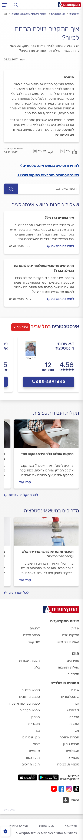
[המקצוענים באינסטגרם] (69, 789)
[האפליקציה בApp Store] (27, 777)
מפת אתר (71, 826)
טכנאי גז (73, 758)
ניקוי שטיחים (31, 737)
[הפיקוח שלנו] (5, 831)
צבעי (36, 744)
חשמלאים (72, 751)
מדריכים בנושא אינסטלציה (51, 511)
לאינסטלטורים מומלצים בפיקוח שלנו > (48, 175)
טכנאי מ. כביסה (68, 764)
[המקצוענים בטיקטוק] (76, 789)
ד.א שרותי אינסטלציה (64, 345)
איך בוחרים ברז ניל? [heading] (59, 218)
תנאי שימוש (46, 826)
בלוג (37, 667)
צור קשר (34, 642)
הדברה (74, 717)
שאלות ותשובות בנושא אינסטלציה (28, 13)
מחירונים (73, 661)
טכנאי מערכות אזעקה (24, 703)
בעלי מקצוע (75, 13)
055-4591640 (51, 382)
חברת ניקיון (71, 744)
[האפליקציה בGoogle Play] (49, 777)
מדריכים (73, 674)
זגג (77, 730)
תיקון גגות (33, 758)
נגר (37, 730)
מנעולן (35, 717)
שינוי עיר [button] (22, 327)
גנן (77, 703)
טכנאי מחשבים (29, 697)
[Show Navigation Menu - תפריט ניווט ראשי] (4, 4)
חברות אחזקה (69, 737)
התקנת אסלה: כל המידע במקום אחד (47, 454)
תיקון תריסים (31, 764)
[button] (71, 800)
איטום (75, 690)
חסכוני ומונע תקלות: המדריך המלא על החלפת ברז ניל (47, 554)
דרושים (35, 628)
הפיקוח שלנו (70, 635)
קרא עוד (25, 482)
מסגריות (34, 724)
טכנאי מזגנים (30, 690)
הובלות (74, 724)
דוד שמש (73, 710)
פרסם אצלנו (31, 635)
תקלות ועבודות (29, 661)
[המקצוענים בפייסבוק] (62, 789)
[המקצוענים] (69, 4)
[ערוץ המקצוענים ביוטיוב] (55, 789)
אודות (75, 628)
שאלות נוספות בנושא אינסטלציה (45, 205)
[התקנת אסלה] (46, 435)
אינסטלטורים (58, 13)
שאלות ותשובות (68, 667)
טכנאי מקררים (30, 710)
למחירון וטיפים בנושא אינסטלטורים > (49, 165)
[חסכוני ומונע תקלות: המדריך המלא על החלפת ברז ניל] (46, 533)
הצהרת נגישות (18, 826)
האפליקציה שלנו (67, 642)
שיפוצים (34, 751)
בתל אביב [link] (41, 326)
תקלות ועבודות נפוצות (56, 413)
